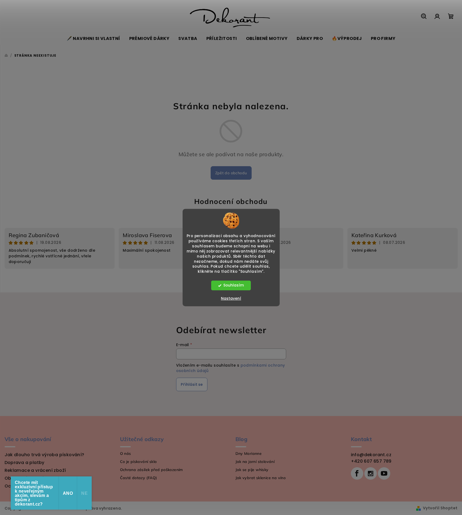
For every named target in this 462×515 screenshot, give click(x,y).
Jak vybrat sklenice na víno (260, 478)
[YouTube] (384, 473)
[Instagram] (370, 473)
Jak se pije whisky (252, 470)
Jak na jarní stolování (255, 461)
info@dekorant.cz (371, 455)
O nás (125, 453)
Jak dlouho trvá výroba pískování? (44, 455)
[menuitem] (93, 38)
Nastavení (231, 298)
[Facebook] (357, 473)
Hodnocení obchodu (231, 201)
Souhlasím (233, 285)
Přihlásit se (192, 384)
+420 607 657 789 (371, 461)
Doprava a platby (25, 462)
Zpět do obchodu (231, 172)
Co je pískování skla (138, 461)
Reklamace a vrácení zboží (35, 470)
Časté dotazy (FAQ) (138, 478)
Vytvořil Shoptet (440, 508)
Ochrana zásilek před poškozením (151, 470)
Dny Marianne (248, 453)
